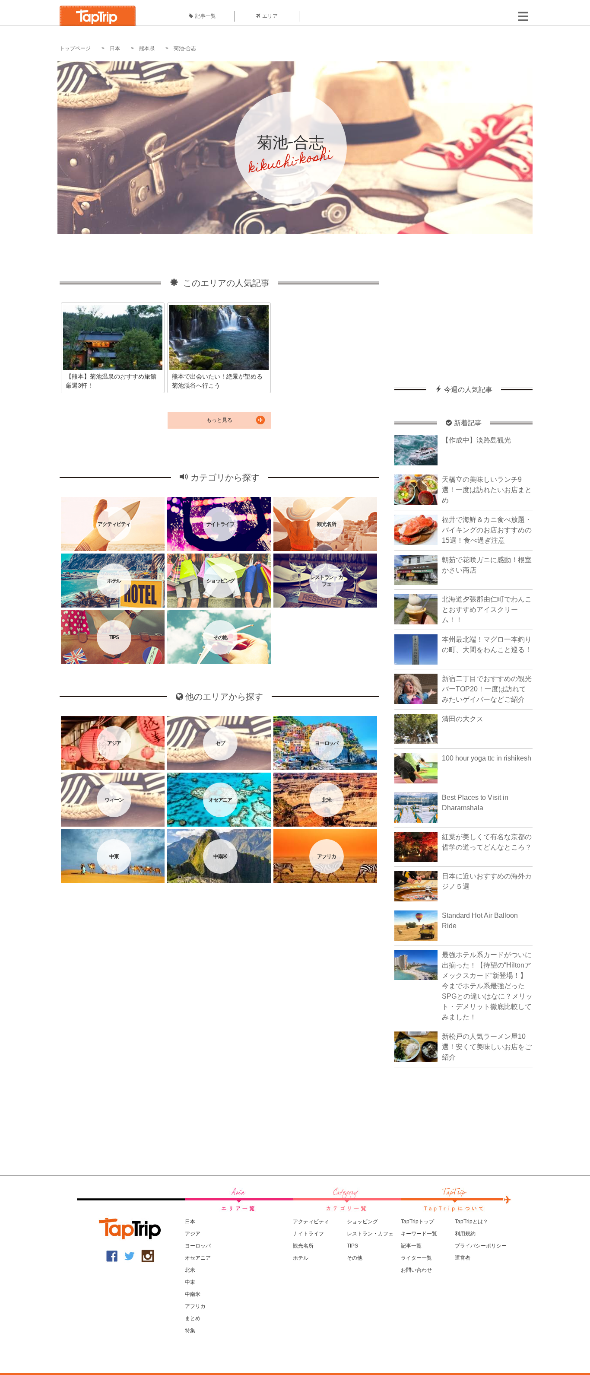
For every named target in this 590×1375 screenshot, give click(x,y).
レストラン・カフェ (370, 1234)
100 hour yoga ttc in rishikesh (486, 758)
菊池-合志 (185, 48)
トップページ (75, 48)
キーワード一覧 (419, 1234)
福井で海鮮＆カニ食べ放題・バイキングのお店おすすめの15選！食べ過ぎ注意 (487, 530)
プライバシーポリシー (481, 1246)
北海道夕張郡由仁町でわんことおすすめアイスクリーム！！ (487, 609)
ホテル (300, 1258)
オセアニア (198, 1258)
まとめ (192, 1318)
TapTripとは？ (471, 1222)
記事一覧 (205, 16)
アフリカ (195, 1306)
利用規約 (465, 1234)
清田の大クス (462, 719)
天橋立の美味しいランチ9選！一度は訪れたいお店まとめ (487, 490)
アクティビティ (311, 1222)
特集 (190, 1330)
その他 (354, 1258)
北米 (190, 1270)
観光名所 (303, 1246)
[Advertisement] (463, 305)
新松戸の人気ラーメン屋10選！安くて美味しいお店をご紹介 (487, 1047)
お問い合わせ (416, 1270)
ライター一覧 (416, 1258)
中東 (190, 1282)
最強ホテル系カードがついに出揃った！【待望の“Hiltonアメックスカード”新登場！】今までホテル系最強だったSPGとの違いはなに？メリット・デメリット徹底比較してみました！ (487, 986)
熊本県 (147, 48)
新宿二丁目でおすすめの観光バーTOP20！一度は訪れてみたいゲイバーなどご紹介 (487, 689)
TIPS (352, 1246)
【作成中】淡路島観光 (476, 440)
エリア (270, 16)
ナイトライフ (308, 1234)
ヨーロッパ (198, 1246)
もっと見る (219, 420)
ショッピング (362, 1222)
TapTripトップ (417, 1222)
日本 (115, 48)
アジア (192, 1234)
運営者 (462, 1258)
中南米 (192, 1294)
